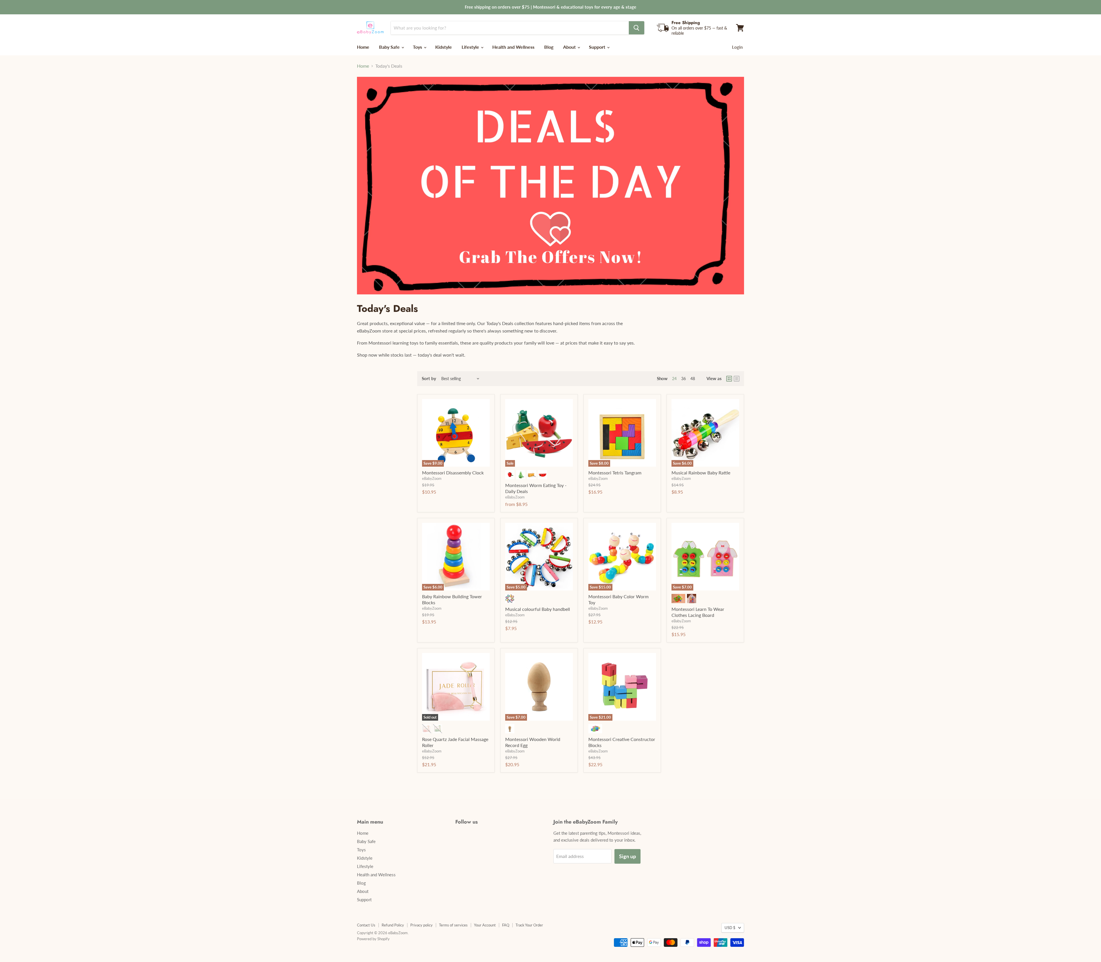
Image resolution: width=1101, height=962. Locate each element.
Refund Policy (393, 925)
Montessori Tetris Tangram (614, 472)
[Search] (636, 27)
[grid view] (729, 379)
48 (692, 378)
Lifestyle (471, 47)
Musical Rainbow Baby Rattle (700, 472)
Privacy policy (421, 925)
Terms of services (453, 925)
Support (597, 47)
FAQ (505, 925)
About (570, 47)
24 (674, 378)
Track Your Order (529, 925)
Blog (548, 47)
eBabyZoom (432, 478)
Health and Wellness (513, 47)
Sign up (627, 856)
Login (737, 47)
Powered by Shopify (373, 938)
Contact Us (366, 925)
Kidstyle (443, 47)
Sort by (429, 378)
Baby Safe (390, 47)
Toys (418, 47)
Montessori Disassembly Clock (453, 472)
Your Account (485, 925)
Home (363, 47)
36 (683, 378)
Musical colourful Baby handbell (537, 609)
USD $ (730, 927)
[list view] (736, 379)
